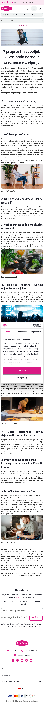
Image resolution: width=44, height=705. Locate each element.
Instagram (17, 660)
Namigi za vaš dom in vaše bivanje (23, 21)
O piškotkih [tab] (36, 332)
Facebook (13, 660)
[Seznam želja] (27, 8)
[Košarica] (34, 8)
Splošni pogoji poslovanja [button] (11, 681)
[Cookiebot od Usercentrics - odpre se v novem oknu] (31, 325)
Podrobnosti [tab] (22, 332)
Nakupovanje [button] (6, 669)
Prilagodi (20, 378)
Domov (3, 21)
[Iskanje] (4, 15)
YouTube (22, 660)
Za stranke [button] (6, 675)
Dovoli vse (22, 370)
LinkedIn (31, 660)
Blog (9, 21)
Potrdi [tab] (8, 332)
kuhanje (9, 246)
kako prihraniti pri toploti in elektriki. (13, 163)
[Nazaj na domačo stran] (6, 8)
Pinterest (26, 660)
